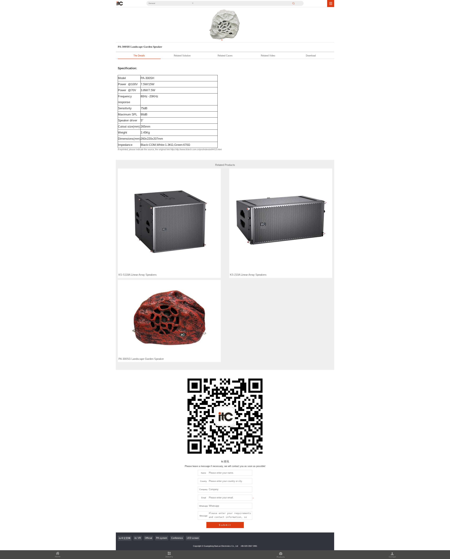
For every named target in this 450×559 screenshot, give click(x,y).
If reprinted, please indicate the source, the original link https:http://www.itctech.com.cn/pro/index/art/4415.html (170, 149)
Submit (225, 525)
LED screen (193, 538)
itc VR (137, 538)
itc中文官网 (124, 538)
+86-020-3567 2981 (248, 546)
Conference (177, 538)
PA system (161, 538)
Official (148, 538)
